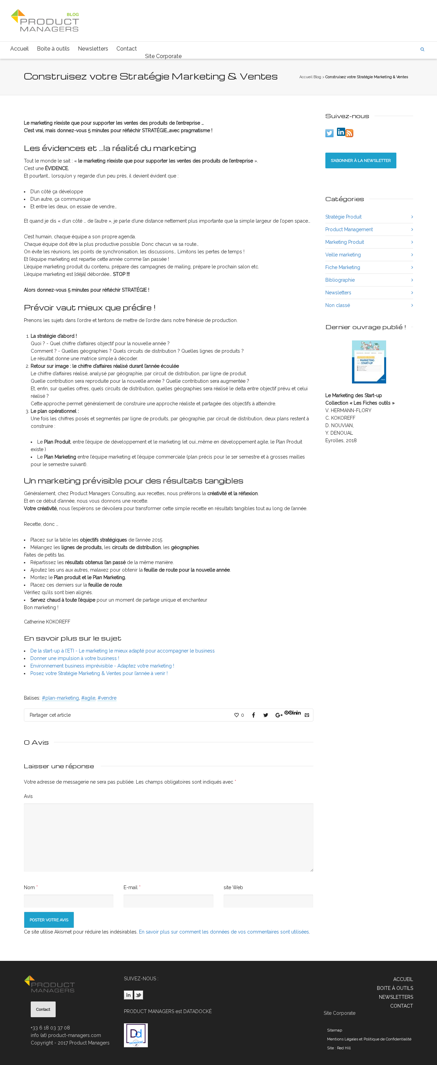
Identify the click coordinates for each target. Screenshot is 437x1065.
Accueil (19, 48)
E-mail (131, 887)
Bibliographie (340, 280)
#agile (88, 698)
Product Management (349, 229)
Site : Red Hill (339, 1048)
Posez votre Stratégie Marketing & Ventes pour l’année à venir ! (99, 673)
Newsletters (93, 48)
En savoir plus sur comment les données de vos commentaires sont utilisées (224, 932)
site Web (233, 887)
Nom (29, 887)
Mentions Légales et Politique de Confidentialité (369, 1039)
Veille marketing (343, 254)
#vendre (107, 698)
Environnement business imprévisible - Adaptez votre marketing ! (102, 666)
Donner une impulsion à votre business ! (74, 658)
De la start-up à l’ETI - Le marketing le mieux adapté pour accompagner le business (122, 651)
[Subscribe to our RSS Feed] (349, 133)
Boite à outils (53, 48)
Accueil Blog (310, 77)
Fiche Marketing (342, 267)
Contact (126, 48)
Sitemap (334, 1030)
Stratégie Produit (343, 217)
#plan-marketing (60, 698)
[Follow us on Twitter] (329, 133)
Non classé (337, 305)
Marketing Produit (344, 242)
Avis (28, 796)
